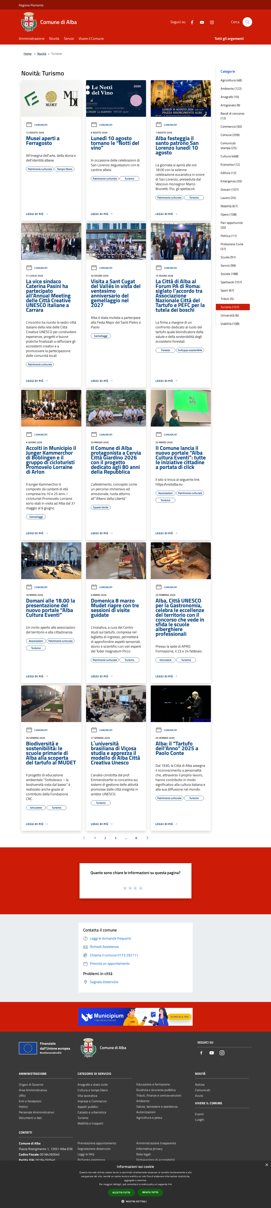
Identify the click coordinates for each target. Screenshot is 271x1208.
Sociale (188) (229, 273)
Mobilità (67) (229, 206)
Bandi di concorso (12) (232, 116)
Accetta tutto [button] (121, 1192)
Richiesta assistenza (91, 1159)
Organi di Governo (31, 1084)
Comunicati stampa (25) (228, 145)
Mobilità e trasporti (90, 1123)
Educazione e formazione (153, 1084)
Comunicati (40, 125)
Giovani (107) (229, 189)
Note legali (143, 1154)
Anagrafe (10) (230, 96)
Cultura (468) (229, 156)
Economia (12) (230, 164)
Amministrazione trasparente (156, 1143)
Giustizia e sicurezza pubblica (156, 1089)
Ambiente (142, 1101)
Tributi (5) (227, 298)
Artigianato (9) (230, 105)
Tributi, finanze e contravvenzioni (158, 1095)
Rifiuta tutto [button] (150, 1192)
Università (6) (230, 315)
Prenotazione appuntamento (97, 1143)
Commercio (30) (231, 126)
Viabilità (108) (230, 323)
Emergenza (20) (231, 181)
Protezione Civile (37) (232, 246)
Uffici (22, 1095)
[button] (135, 1201)
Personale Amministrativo (36, 1112)
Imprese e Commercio (92, 1101)
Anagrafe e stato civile (93, 1084)
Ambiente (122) (231, 88)
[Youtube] (200, 22)
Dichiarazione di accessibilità (155, 1159)
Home (28, 53)
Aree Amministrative (33, 1090)
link (170, 1184)
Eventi (199, 1114)
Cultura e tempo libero (93, 1090)
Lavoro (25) (228, 197)
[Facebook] (190, 22)
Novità (41, 53)
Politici (23, 1106)
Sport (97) (227, 290)
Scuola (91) (228, 257)
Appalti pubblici (88, 1106)
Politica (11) (228, 235)
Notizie (200, 1084)
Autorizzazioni (146, 1112)
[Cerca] (247, 22)
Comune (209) (230, 134)
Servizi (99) (228, 265)
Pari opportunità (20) (232, 225)
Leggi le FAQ (86, 1154)
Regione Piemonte (31, 5)
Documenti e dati (30, 1117)
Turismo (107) (230, 307)
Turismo (83, 1117)
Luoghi (199, 1119)
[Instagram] (210, 22)
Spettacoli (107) (231, 282)
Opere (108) (228, 214)
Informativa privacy (149, 1148)
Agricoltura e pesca (149, 1117)
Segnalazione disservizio (94, 1148)
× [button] (266, 1164)
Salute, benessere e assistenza (157, 1106)
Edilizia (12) (228, 172)
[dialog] (135, 1184)
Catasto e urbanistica (92, 1112)
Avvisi (199, 1095)
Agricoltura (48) (231, 80)
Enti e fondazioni (30, 1101)
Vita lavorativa (87, 1095)
